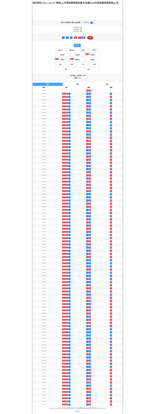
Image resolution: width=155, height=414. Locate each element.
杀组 (72, 64)
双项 (66, 69)
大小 (83, 64)
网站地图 (77, 411)
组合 (60, 64)
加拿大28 (60, 50)
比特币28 (94, 50)
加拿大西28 (72, 50)
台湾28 (83, 50)
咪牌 (90, 37)
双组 (88, 69)
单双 (94, 64)
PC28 (77, 45)
